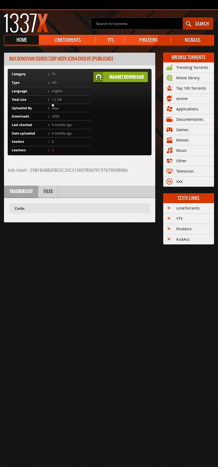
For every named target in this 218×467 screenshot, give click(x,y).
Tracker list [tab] (21, 191)
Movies (182, 140)
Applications (187, 108)
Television (185, 171)
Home (21, 39)
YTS (110, 39)
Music (181, 150)
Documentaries (189, 119)
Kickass (192, 39)
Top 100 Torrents (191, 88)
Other (181, 160)
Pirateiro (183, 228)
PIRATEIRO (148, 39)
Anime (182, 98)
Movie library (188, 77)
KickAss (183, 239)
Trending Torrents (192, 67)
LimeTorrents (188, 208)
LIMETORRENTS (67, 39)
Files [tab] (48, 191)
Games (182, 129)
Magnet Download (126, 77)
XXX (179, 181)
